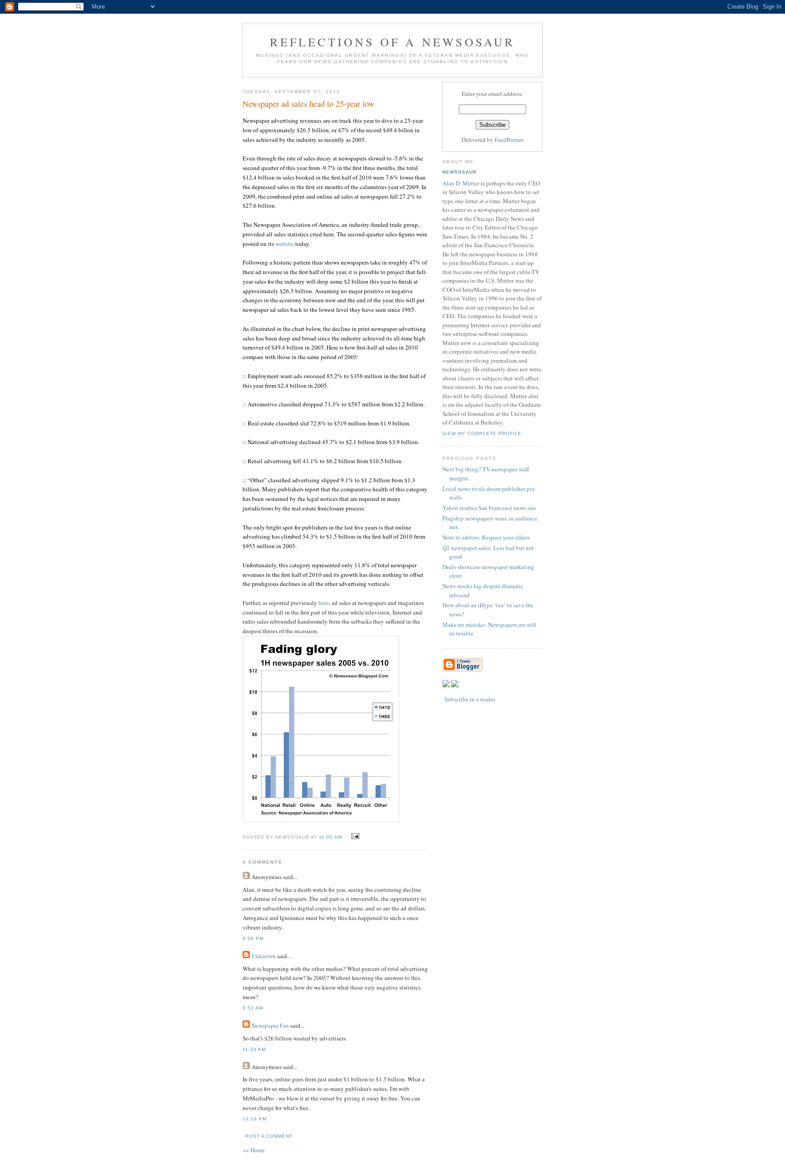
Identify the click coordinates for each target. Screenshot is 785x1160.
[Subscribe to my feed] (446, 685)
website (284, 244)
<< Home (254, 1150)
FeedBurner (509, 139)
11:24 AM (254, 1049)
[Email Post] (354, 836)
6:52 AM (253, 1007)
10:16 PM (255, 1118)
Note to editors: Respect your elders (486, 537)
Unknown (264, 956)
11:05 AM (330, 837)
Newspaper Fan (270, 1025)
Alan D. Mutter (460, 183)
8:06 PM (253, 938)
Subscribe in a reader (469, 699)
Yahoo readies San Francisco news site (489, 508)
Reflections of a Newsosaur (392, 42)
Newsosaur (459, 172)
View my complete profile (482, 433)
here (323, 603)
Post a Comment (269, 1136)
